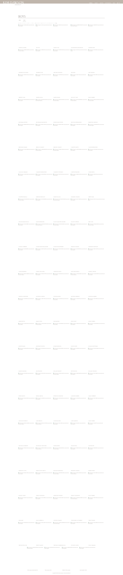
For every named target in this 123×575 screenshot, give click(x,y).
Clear (56, 23)
